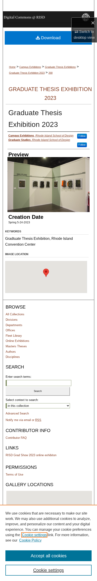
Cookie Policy (30, 540)
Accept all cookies (49, 555)
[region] (48, 543)
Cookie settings (34, 535)
